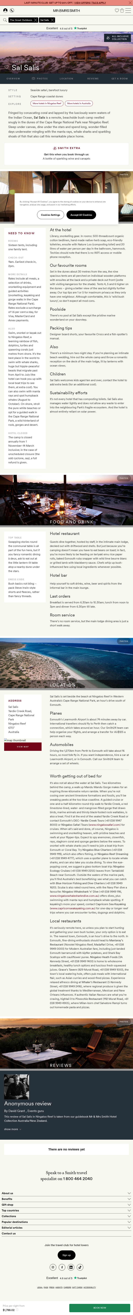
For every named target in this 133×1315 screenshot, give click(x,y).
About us (7, 1193)
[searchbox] (94, 20)
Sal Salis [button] (44, 20)
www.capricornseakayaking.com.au (73, 908)
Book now (100, 1308)
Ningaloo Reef (21, 62)
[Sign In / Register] (5, 10)
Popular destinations (15, 1222)
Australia (39, 62)
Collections (9, 1216)
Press (51, 1287)
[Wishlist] (117, 10)
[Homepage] (66, 10)
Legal (40, 1287)
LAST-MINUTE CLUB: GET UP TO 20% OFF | (65, 2)
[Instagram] (53, 1267)
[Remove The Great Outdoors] (35, 20)
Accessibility (89, 1287)
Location (66, 78)
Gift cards (77, 1287)
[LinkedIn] (71, 1267)
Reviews (93, 78)
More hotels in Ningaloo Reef (47, 103)
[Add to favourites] (6, 67)
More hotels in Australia (79, 103)
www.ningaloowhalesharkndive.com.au (74, 895)
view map (23, 747)
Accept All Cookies (81, 214)
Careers (67, 1287)
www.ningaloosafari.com (104, 824)
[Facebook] (62, 1267)
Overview (13, 78)
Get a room (120, 78)
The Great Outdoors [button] (21, 20)
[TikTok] (80, 1267)
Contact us (9, 1233)
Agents (59, 1287)
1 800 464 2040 (77, 1178)
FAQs (46, 1287)
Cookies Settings (50, 214)
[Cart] (122, 10)
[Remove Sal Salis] (52, 20)
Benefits (7, 1199)
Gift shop (7, 1204)
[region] (66, 208)
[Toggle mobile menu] (128, 10)
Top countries (10, 1210)
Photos (42, 78)
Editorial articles (12, 1227)
